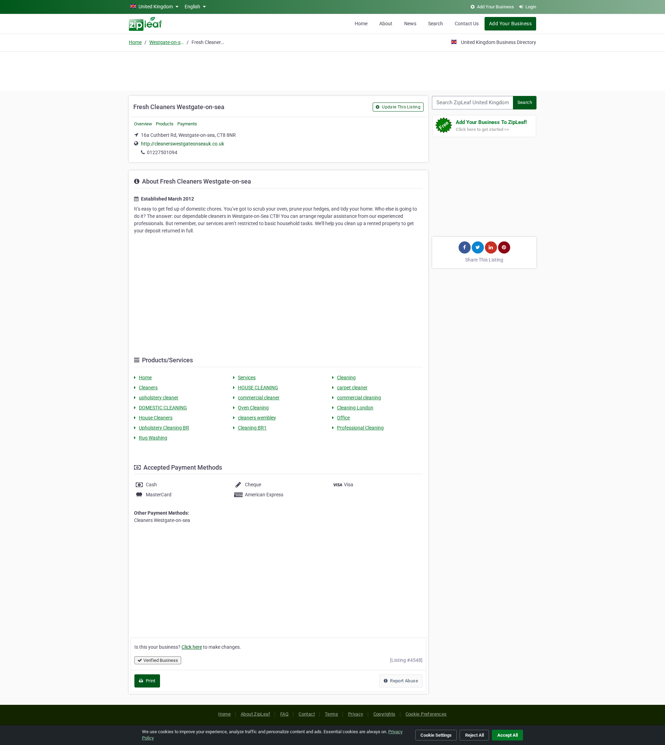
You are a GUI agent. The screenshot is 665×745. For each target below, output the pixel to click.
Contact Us (467, 23)
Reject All (474, 735)
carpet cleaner (352, 387)
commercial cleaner (259, 397)
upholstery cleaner (158, 397)
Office (343, 417)
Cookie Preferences (426, 714)
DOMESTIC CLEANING (163, 407)
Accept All (507, 735)
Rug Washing (153, 438)
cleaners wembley (257, 417)
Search (435, 23)
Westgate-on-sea (166, 42)
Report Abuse (403, 680)
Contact (307, 714)
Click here (191, 647)
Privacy (355, 714)
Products (165, 123)
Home (361, 23)
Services (247, 377)
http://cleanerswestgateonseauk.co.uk (182, 144)
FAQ (284, 714)
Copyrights (384, 714)
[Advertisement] (332, 70)
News (410, 23)
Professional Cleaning (360, 428)
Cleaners (148, 387)
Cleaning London (355, 407)
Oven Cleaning (253, 407)
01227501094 (162, 152)
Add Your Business (510, 23)
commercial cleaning (359, 397)
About (385, 23)
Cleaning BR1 (252, 428)
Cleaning (346, 377)
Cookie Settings (436, 735)
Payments (187, 123)
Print (149, 680)
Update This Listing (400, 107)
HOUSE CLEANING (258, 387)
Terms (331, 714)
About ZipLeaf (255, 714)
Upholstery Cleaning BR (164, 428)
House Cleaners (155, 417)
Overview (143, 123)
